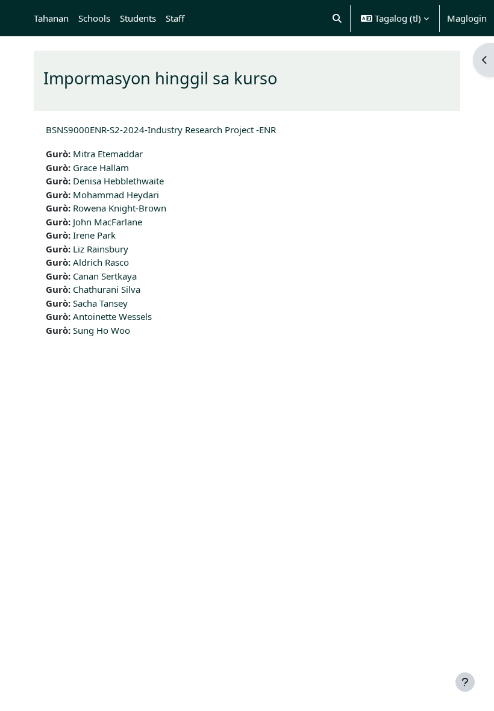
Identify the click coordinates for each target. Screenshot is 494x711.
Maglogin (467, 18)
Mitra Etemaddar (108, 154)
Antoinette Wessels (112, 316)
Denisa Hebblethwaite (118, 181)
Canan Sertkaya (105, 276)
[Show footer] (465, 682)
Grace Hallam (101, 167)
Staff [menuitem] (175, 18)
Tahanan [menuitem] (51, 18)
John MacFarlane (107, 222)
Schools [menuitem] (94, 18)
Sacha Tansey (100, 303)
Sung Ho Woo (101, 330)
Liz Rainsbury (100, 249)
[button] (337, 18)
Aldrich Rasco (101, 262)
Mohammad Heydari (116, 195)
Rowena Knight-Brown (119, 208)
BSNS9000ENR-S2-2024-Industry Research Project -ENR (161, 130)
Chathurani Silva (106, 289)
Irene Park (94, 235)
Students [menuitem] (138, 18)
